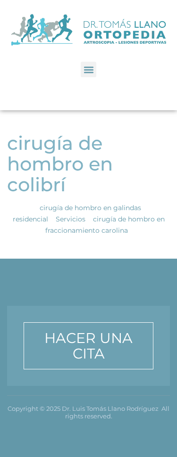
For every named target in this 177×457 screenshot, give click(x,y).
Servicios (70, 219)
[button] (88, 69)
